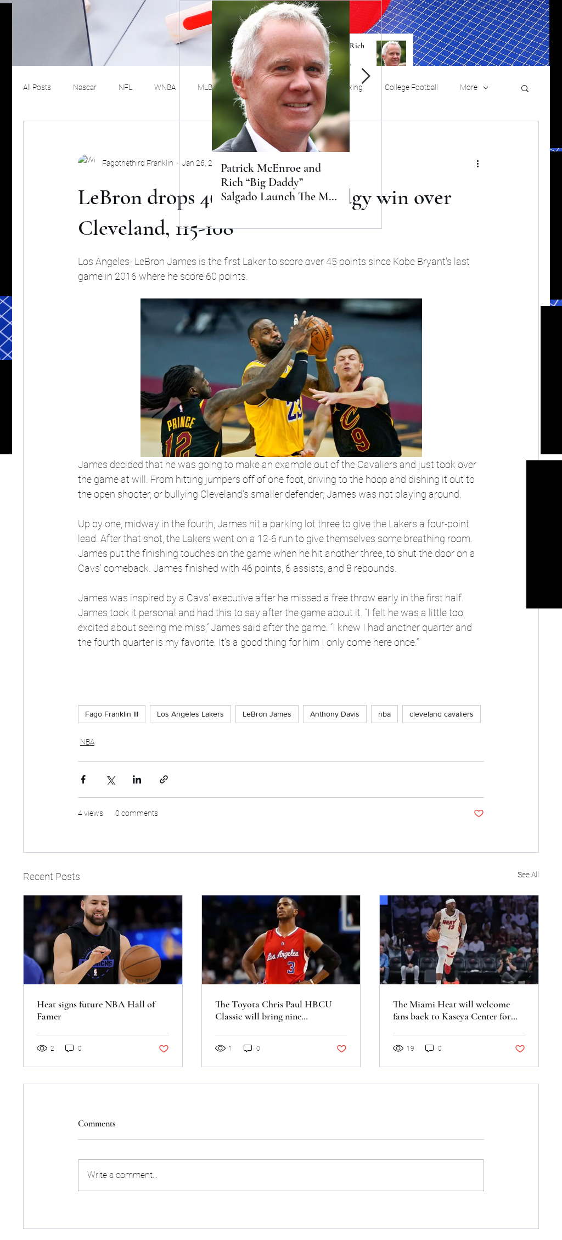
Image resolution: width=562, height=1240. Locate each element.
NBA (87, 741)
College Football (411, 87)
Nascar (85, 87)
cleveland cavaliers (441, 713)
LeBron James (267, 713)
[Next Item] (365, 76)
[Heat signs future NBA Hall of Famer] (103, 939)
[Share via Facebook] (83, 779)
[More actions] (477, 163)
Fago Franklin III (111, 713)
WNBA (165, 87)
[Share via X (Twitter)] (110, 779)
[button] (525, 87)
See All (528, 874)
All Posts (37, 87)
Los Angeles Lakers (190, 713)
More (468, 87)
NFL (125, 87)
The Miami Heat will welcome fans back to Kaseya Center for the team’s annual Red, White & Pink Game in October (454, 1010)
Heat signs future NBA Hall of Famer (96, 1010)
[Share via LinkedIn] (137, 779)
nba (384, 713)
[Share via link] (164, 779)
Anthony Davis (334, 713)
